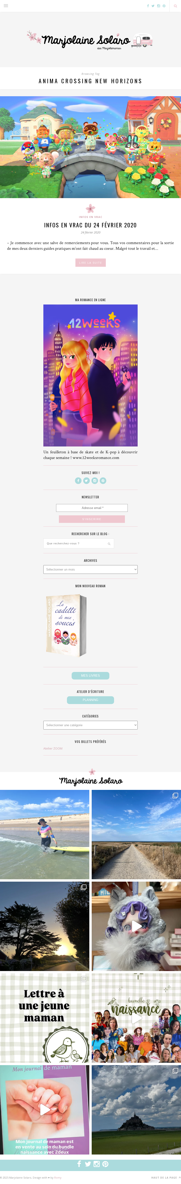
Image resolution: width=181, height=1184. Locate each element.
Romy (58, 1177)
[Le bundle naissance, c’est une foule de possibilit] (136, 1018)
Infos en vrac (90, 217)
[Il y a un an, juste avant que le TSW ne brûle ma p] (44, 834)
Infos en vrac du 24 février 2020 (90, 225)
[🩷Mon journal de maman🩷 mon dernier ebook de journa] (44, 1110)
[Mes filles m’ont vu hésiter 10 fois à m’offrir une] (136, 926)
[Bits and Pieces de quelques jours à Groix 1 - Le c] (44, 926)
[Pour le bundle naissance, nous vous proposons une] (44, 1018)
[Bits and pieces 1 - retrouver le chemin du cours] (136, 834)
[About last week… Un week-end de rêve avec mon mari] (136, 1110)
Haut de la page (164, 1177)
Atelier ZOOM (52, 748)
